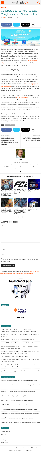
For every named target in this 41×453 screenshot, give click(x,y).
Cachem (3, 434)
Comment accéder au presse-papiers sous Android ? (20, 418)
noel (7, 125)
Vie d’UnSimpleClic (33, 447)
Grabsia (3, 418)
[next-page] (22, 217)
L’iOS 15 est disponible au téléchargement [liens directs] (27, 422)
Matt (4, 17)
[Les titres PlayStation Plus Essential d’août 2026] (34, 202)
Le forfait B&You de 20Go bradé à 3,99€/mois (31, 139)
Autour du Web (5, 431)
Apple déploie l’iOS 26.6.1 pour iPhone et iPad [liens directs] (17, 339)
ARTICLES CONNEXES (14, 176)
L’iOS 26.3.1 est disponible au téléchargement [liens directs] (23, 409)
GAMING (3, 7)
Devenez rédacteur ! (21, 447)
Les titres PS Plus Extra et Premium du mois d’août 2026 (33, 191)
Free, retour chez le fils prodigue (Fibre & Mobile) (21, 404)
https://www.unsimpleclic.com (20, 162)
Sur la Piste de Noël (22, 97)
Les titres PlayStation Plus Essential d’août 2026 (33, 209)
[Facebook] (20, 171)
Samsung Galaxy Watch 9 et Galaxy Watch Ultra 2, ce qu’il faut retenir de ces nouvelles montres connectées (18, 366)
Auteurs (12, 447)
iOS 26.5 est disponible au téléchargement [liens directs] (21, 391)
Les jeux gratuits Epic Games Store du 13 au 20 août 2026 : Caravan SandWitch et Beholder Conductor (7, 210)
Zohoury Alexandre (5, 422)
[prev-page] (19, 217)
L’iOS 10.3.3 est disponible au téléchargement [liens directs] (25, 413)
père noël (12, 125)
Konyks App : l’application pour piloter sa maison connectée (22, 396)
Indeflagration (5, 440)
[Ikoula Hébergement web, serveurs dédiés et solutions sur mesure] (20, 311)
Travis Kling (3, 385)
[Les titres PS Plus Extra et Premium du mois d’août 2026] (34, 184)
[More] (33, 25)
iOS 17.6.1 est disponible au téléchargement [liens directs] (19, 400)
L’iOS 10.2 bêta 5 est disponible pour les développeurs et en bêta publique (9, 141)
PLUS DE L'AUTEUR (28, 176)
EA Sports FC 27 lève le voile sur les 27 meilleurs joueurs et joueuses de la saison (20, 191)
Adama (2, 391)
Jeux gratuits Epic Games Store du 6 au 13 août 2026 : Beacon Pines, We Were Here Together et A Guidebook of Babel (20, 210)
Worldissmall (5, 442)
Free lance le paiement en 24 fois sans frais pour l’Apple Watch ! (22, 380)
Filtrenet (3, 437)
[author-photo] (20, 153)
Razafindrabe (4, 413)
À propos (5, 447)
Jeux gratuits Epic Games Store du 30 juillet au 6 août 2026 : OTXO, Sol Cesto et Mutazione (20, 360)
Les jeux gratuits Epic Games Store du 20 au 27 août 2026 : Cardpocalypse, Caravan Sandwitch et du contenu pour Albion (7, 192)
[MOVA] (20, 318)
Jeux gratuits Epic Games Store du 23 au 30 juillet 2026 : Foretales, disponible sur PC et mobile (20, 371)
